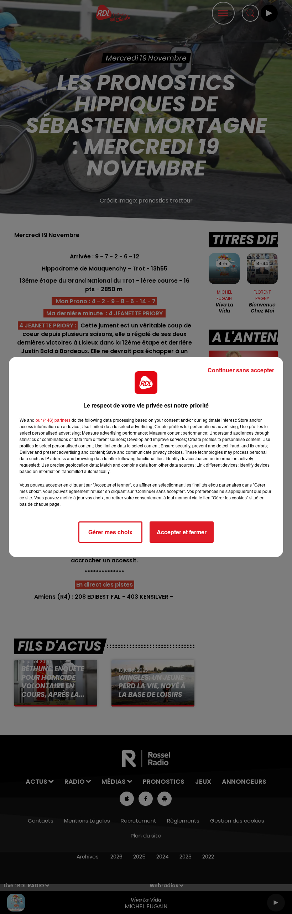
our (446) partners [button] (53, 420)
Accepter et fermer (182, 532)
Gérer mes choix (110, 532)
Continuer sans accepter (241, 370)
